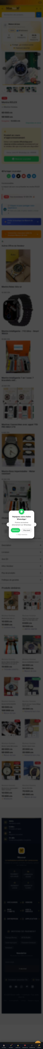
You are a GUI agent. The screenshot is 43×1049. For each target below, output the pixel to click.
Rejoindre (15, 530)
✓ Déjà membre (21, 534)
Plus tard (26, 530)
